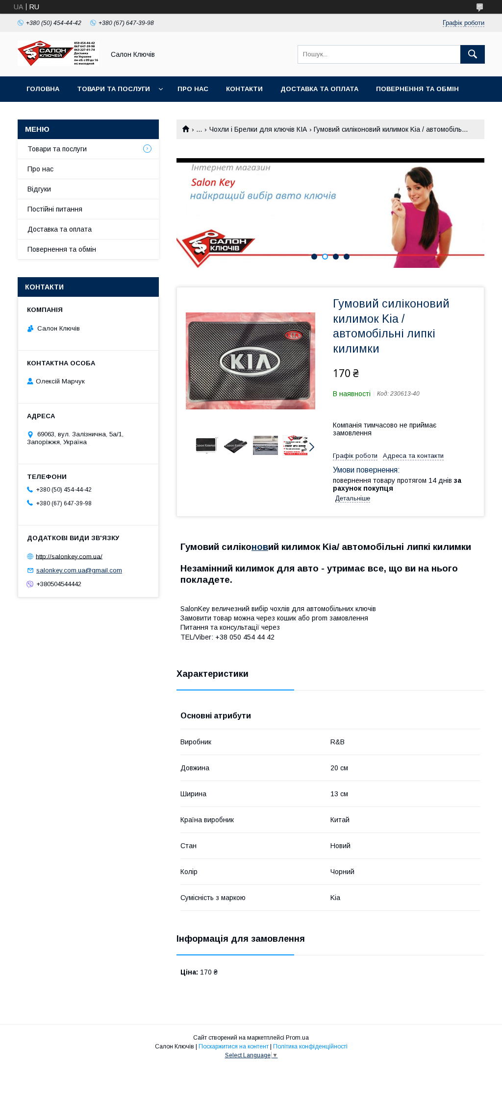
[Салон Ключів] (58, 64)
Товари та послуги (113, 89)
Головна (42, 89)
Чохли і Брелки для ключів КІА (258, 129)
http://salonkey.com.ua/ (69, 556)
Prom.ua (297, 1037)
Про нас (192, 89)
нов (259, 547)
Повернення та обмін (417, 89)
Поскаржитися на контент (234, 1046)
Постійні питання (54, 209)
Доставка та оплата (319, 89)
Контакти (244, 89)
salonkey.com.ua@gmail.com (79, 570)
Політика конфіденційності (310, 1046)
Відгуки (39, 189)
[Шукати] (472, 54)
